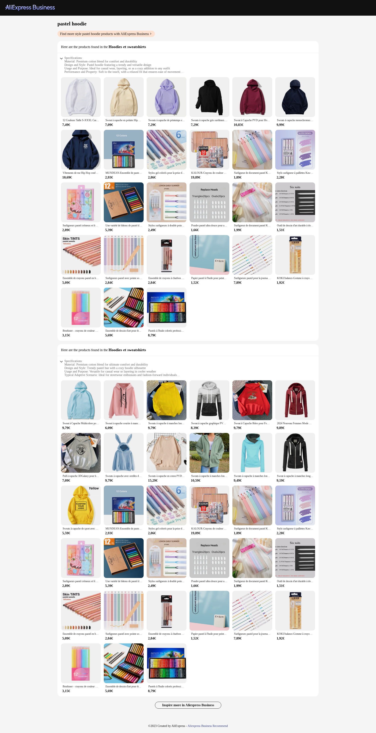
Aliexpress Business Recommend (208, 726)
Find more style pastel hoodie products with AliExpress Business (104, 34)
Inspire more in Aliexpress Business (188, 705)
